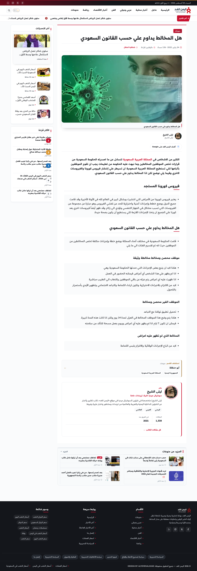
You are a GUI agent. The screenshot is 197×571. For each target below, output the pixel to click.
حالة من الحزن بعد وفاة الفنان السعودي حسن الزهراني (25, 114)
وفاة (23, 533)
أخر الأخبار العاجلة (86, 527)
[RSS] (8, 3)
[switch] (16, 10)
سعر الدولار (22, 522)
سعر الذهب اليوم (40, 539)
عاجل (154, 10)
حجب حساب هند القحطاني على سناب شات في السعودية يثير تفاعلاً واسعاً (145, 459)
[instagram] (13, 3)
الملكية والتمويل (70, 557)
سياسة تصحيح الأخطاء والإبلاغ (133, 557)
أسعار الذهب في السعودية (17, 566)
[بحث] (9, 10)
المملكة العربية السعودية (137, 159)
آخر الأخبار (90, 522)
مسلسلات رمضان (40, 528)
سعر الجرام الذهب (40, 517)
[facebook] (22, 3)
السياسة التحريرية (86, 543)
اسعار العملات (88, 538)
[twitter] (17, 3)
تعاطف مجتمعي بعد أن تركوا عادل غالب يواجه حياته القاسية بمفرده (82, 459)
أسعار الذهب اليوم (22, 517)
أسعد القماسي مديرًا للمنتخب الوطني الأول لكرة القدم (26, 100)
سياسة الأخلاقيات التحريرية (91, 557)
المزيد (65, 451)
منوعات (75, 10)
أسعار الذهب (24, 528)
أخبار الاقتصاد (100, 10)
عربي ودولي (125, 10)
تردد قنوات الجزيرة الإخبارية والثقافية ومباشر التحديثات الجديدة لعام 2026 (146, 472)
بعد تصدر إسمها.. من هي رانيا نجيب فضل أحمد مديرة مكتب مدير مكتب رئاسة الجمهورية (82, 474)
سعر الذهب (25, 539)
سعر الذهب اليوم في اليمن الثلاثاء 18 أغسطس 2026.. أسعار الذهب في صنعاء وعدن (34, 178)
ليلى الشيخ (168, 134)
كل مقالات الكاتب (152, 430)
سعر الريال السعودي (39, 522)
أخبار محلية (141, 10)
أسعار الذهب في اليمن (38, 533)
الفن (113, 10)
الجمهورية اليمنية (171, 373)
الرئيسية (165, 10)
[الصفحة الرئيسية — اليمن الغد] (182, 10)
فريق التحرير (112, 557)
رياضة (86, 10)
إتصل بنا (90, 533)
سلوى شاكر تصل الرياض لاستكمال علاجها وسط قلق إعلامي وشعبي (83, 18)
